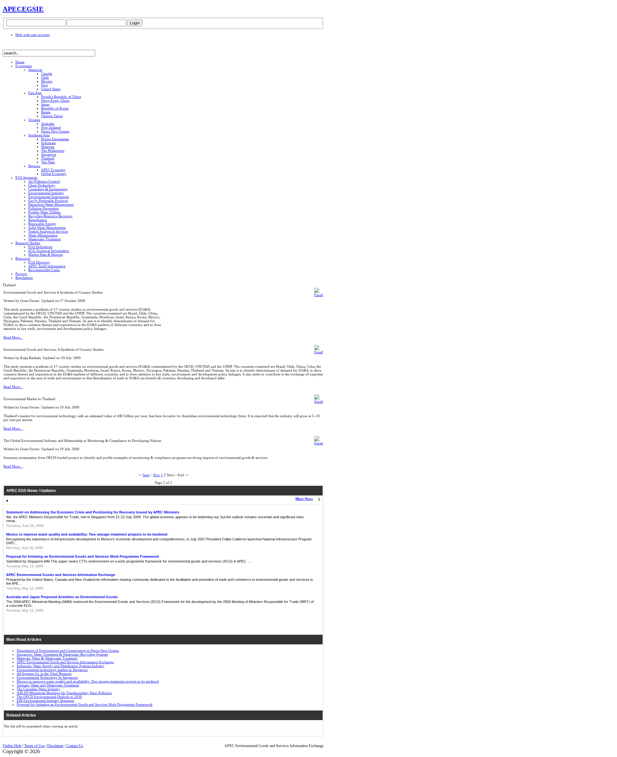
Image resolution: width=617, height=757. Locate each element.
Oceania (34, 120)
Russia (45, 112)
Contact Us (74, 746)
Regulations (24, 278)
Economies (23, 66)
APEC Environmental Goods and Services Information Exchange (60, 575)
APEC (12, 9)
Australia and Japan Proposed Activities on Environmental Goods (62, 597)
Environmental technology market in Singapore (52, 670)
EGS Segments (26, 177)
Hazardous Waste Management (51, 204)
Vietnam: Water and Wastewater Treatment (48, 685)
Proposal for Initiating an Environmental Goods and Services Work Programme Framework (82, 556)
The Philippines (52, 150)
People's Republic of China (61, 97)
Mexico (46, 81)
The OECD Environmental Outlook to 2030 (49, 697)
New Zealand (51, 127)
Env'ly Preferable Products (48, 200)
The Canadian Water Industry (38, 689)
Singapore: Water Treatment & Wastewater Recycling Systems (62, 654)
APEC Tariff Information (47, 266)
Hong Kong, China (55, 100)
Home (19, 62)
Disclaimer (55, 746)
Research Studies (27, 243)
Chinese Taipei (52, 116)
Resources (22, 258)
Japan (45, 104)
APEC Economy (53, 170)
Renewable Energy (42, 224)
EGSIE (33, 9)
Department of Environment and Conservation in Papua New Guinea (68, 650)
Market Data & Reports (45, 254)
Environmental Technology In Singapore (47, 677)
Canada (46, 73)
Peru (44, 85)
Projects (21, 274)
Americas (35, 70)
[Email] (318, 295)
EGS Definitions (40, 247)
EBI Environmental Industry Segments (45, 700)
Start (146, 475)
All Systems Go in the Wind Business (44, 673)
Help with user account (32, 35)
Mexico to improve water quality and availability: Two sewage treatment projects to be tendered (86, 534)
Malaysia (47, 147)
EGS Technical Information (48, 251)
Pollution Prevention (43, 208)
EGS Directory (39, 262)
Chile (45, 77)
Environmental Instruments (48, 197)
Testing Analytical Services (48, 231)
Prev (156, 475)
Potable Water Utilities (44, 212)
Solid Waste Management (47, 227)
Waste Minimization (43, 235)
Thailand (47, 158)
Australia (47, 123)
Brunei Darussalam (55, 139)
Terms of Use (34, 746)
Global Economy (54, 174)
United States (50, 89)
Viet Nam (48, 162)
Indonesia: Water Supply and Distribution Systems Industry (60, 666)
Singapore (48, 154)
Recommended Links (44, 270)
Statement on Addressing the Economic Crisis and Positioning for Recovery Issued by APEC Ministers (92, 512)
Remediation (37, 220)
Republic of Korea (54, 108)
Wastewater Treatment (44, 239)
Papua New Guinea (55, 131)
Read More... (13, 337)
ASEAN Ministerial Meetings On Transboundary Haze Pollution (64, 693)
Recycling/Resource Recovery (50, 216)
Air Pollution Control (44, 181)
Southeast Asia (38, 135)
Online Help (12, 746)
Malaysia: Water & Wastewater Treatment (47, 658)
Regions (34, 166)
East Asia (34, 93)
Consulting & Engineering (47, 189)
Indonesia (48, 143)
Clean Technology (41, 185)
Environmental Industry (46, 193)
